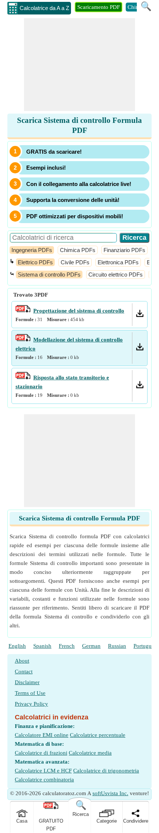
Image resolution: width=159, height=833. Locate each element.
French (67, 646)
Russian (117, 646)
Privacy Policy (31, 704)
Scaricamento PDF (98, 7)
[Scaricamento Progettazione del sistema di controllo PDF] (139, 315)
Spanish (42, 646)
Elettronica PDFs (118, 262)
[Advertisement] (79, 64)
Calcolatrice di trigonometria (106, 771)
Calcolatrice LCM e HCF (43, 771)
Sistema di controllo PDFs (49, 274)
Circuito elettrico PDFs (115, 274)
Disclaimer (27, 682)
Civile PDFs (75, 262)
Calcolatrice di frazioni (41, 753)
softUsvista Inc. (110, 793)
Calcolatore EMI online (41, 735)
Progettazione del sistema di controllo (78, 311)
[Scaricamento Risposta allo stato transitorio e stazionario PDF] (139, 386)
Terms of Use (30, 693)
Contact (24, 671)
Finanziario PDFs (124, 250)
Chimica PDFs (77, 250)
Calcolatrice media (90, 753)
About (22, 661)
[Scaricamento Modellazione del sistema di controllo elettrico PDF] (139, 349)
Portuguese (146, 646)
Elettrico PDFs (35, 262)
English (17, 646)
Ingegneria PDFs (31, 250)
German (91, 646)
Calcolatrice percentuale (97, 735)
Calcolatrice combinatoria (44, 780)
